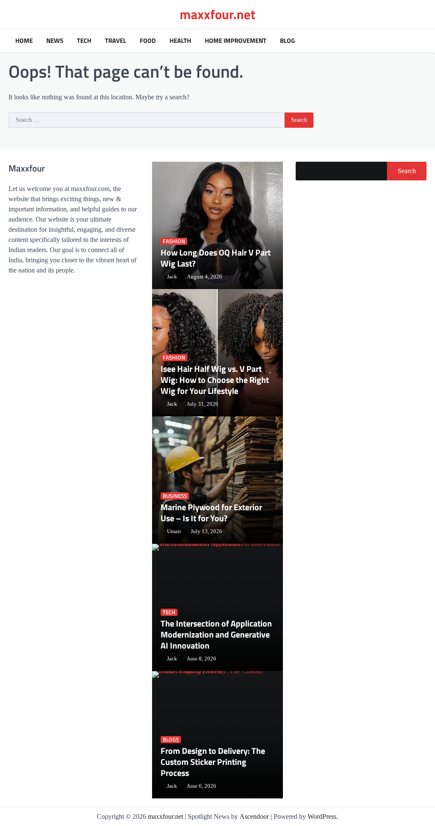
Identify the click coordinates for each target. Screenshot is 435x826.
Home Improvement (235, 40)
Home (24, 40)
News (54, 40)
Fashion (174, 241)
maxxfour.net (217, 14)
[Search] (418, 40)
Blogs (171, 739)
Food (148, 40)
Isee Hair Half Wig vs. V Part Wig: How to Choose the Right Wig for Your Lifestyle (215, 379)
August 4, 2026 (204, 277)
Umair (174, 531)
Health (180, 40)
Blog (287, 40)
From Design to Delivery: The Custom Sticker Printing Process (213, 761)
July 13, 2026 (206, 531)
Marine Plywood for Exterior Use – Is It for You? (211, 512)
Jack (172, 277)
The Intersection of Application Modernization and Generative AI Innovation (216, 634)
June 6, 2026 (201, 786)
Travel (115, 40)
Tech (84, 40)
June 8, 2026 (201, 659)
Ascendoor (254, 816)
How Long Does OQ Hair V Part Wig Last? (216, 258)
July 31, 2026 (202, 404)
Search (407, 170)
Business (175, 496)
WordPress (322, 816)
